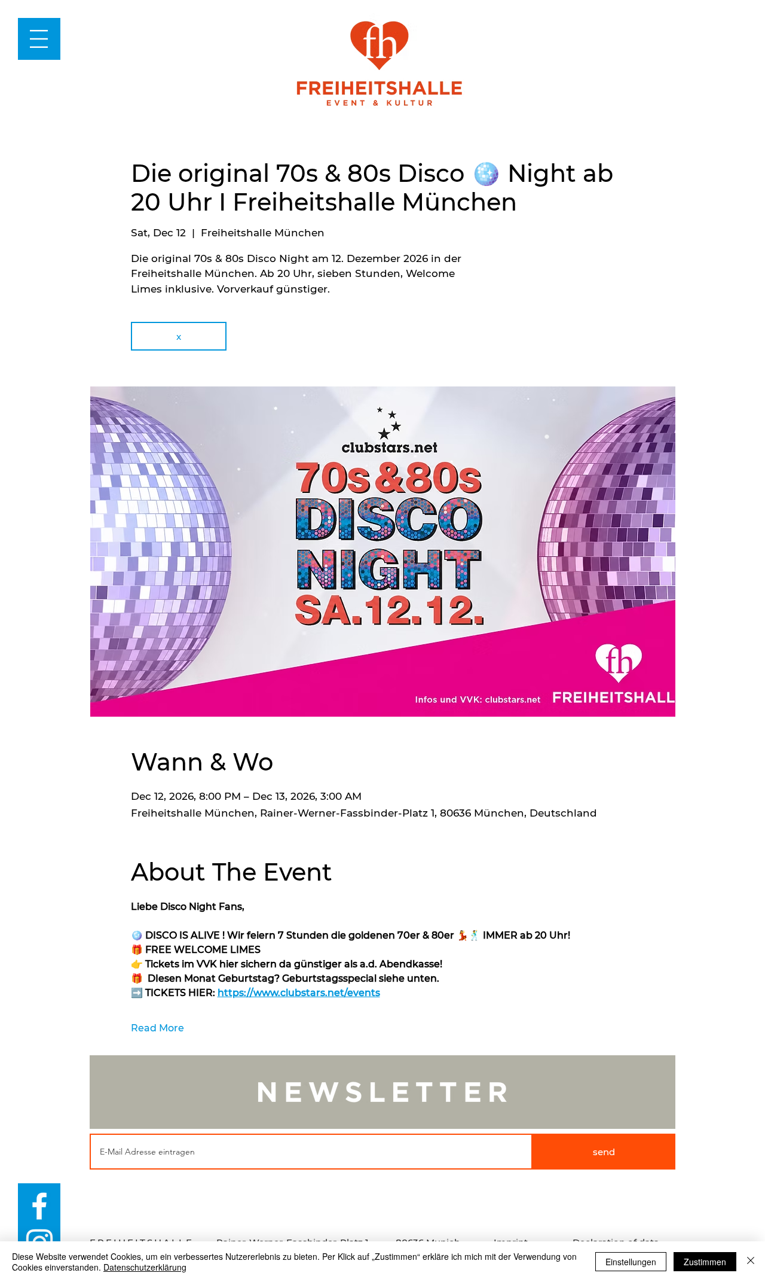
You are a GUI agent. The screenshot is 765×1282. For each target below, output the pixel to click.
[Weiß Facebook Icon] (39, 1206)
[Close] (750, 1261)
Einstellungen (630, 1262)
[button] (39, 39)
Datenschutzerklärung (144, 1267)
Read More (157, 1028)
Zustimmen (705, 1262)
